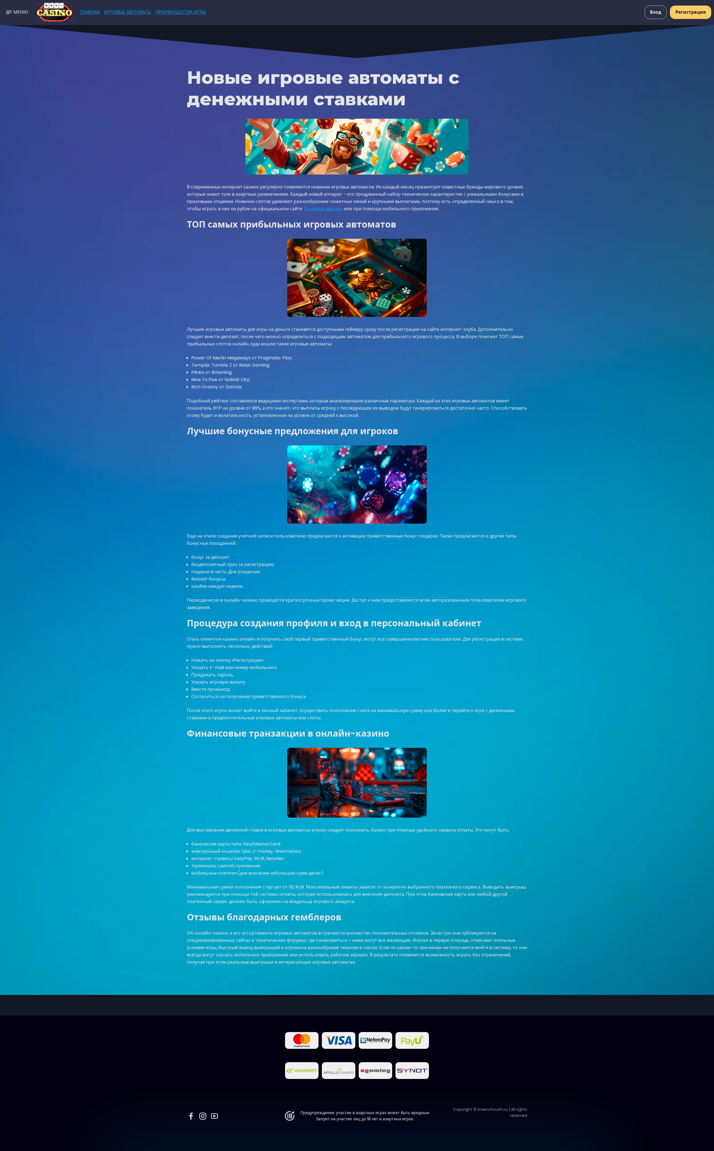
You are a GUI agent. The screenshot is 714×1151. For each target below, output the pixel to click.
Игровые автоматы (127, 12)
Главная (90, 12)
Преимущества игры (181, 12)
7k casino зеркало (323, 209)
